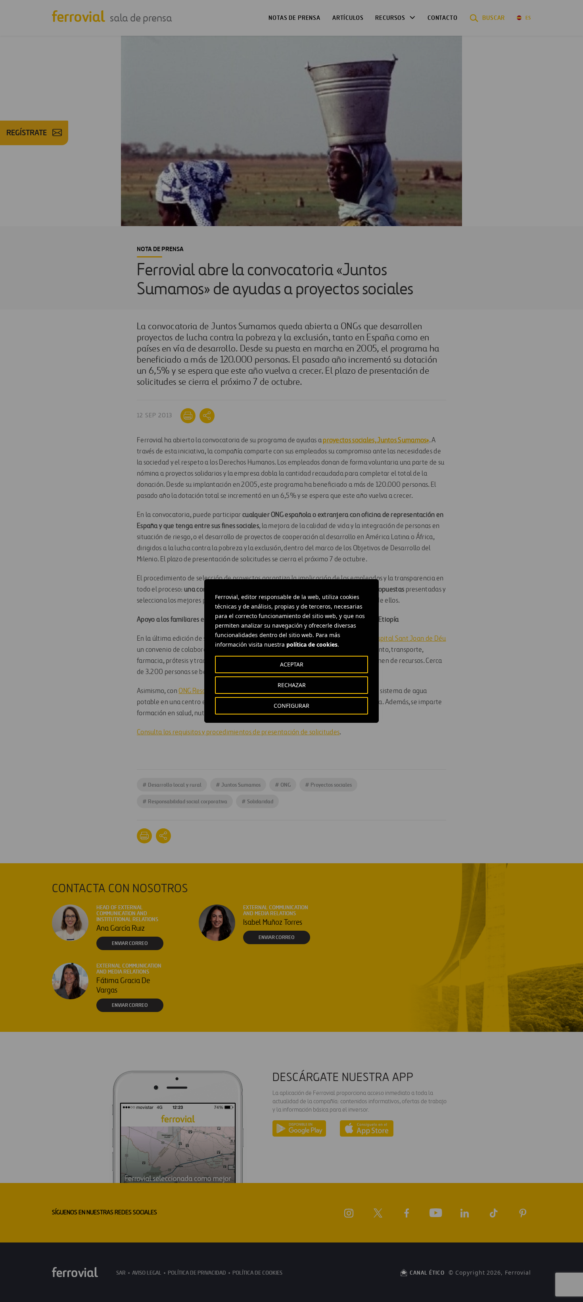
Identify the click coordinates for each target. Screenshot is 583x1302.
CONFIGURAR (291, 705)
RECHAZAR (292, 685)
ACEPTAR (291, 664)
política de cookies (312, 644)
